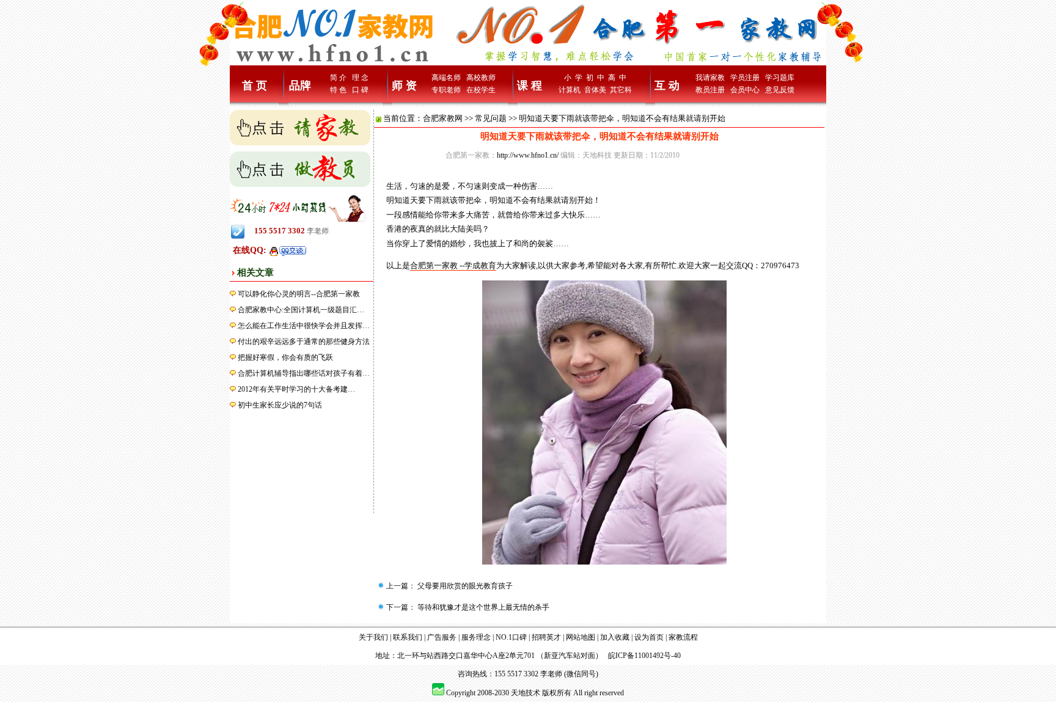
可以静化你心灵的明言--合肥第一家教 (299, 294)
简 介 (338, 77)
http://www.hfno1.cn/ (528, 155)
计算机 (570, 90)
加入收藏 (614, 637)
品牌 (300, 85)
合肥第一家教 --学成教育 (453, 265)
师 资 (404, 85)
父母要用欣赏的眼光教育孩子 (464, 586)
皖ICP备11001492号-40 (644, 655)
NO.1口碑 (511, 637)
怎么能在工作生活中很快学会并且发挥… (304, 325)
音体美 (595, 90)
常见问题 (491, 118)
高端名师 (446, 77)
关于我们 (373, 637)
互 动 (667, 85)
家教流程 (683, 637)
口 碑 (360, 90)
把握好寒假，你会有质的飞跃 (285, 357)
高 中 (617, 77)
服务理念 (476, 637)
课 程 (529, 85)
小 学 (573, 77)
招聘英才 (546, 637)
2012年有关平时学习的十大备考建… (296, 389)
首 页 (254, 85)
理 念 (360, 77)
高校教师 (481, 77)
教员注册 (710, 90)
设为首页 (649, 637)
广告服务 (442, 637)
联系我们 (407, 637)
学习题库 (779, 77)
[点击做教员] (300, 168)
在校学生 (481, 90)
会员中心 (745, 90)
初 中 (595, 77)
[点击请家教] (300, 127)
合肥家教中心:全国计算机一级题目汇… (301, 309)
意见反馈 (779, 90)
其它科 (621, 90)
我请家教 (710, 77)
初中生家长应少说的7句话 (280, 405)
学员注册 (745, 77)
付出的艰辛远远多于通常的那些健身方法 (304, 341)
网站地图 (580, 637)
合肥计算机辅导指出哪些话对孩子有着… (304, 373)
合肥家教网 (443, 118)
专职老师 (446, 90)
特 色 (338, 90)
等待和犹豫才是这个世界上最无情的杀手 (482, 607)
